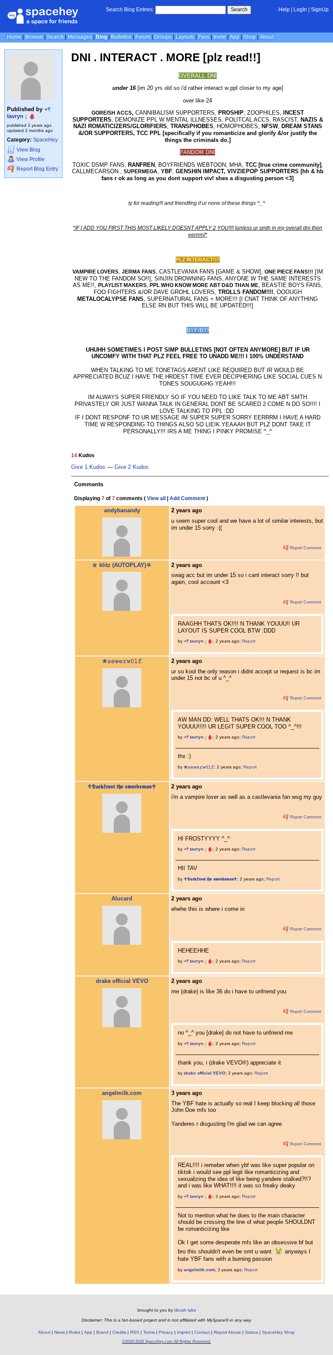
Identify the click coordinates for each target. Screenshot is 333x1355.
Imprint (183, 1332)
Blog (101, 37)
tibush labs (185, 1310)
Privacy (166, 1332)
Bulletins (121, 37)
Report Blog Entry (36, 169)
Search (239, 10)
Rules (74, 1332)
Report (248, 641)
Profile (30, 159)
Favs (203, 37)
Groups (163, 37)
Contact (202, 1332)
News (59, 1332)
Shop (249, 37)
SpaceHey (45, 140)
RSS (134, 1332)
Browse (34, 37)
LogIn (300, 10)
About (267, 37)
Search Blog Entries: (130, 10)
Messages (80, 37)
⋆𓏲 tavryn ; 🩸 (29, 112)
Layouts (185, 37)
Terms (149, 1332)
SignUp (320, 10)
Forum (142, 37)
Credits (119, 1332)
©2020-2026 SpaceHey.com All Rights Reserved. (166, 1341)
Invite (219, 37)
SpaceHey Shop (278, 1332)
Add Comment (187, 498)
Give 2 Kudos (131, 467)
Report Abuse (227, 1332)
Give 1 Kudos (88, 467)
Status (251, 1332)
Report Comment (305, 548)
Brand (102, 1332)
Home (14, 37)
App (234, 37)
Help (284, 10)
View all (156, 498)
